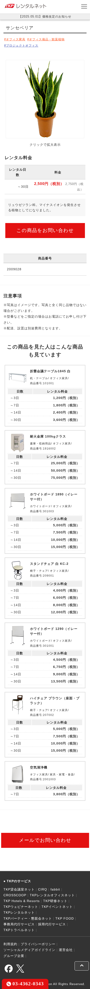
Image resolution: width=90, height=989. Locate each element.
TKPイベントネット (57, 907)
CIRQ (42, 889)
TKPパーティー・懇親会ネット (27, 918)
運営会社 (66, 950)
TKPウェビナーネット (20, 907)
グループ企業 (13, 956)
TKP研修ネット (55, 901)
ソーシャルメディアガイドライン (29, 950)
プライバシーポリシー (38, 944)
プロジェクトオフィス (22, 45)
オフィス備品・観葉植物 (47, 39)
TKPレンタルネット (19, 912)
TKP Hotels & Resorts (21, 901)
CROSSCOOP (14, 895)
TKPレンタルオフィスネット (52, 895)
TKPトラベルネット (19, 930)
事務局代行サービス (19, 924)
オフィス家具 (15, 39)
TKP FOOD (64, 918)
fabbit (55, 889)
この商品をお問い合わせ (45, 230)
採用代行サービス (52, 924)
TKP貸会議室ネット (19, 889)
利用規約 (10, 944)
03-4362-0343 (27, 983)
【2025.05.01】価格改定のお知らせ (45, 16)
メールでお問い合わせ (45, 840)
